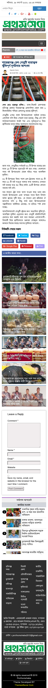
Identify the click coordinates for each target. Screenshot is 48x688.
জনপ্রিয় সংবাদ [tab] (24, 504)
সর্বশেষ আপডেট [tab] (24, 500)
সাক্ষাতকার (25, 592)
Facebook (9, 235)
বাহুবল (9, 603)
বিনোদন (39, 581)
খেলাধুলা (39, 586)
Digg (36, 235)
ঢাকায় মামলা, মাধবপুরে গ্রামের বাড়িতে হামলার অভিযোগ (32, 523)
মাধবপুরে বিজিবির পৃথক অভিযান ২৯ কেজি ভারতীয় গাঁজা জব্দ (23, 403)
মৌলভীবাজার (26, 574)
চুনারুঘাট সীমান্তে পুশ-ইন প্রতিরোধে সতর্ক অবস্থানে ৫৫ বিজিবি (22, 278)
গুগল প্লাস (25, 663)
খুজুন (39, 8)
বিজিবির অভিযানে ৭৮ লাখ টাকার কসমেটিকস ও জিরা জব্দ (18, 331)
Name (11, 450)
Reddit (22, 241)
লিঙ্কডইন (29, 659)
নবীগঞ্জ (9, 584)
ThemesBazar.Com (24, 685)
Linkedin (9, 241)
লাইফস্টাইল (41, 595)
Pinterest (27, 246)
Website (11, 467)
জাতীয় (38, 566)
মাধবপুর (9, 588)
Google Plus (11, 246)
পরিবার (24, 612)
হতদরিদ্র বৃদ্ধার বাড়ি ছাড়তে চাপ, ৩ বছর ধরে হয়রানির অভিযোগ (33, 512)
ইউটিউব (40, 659)
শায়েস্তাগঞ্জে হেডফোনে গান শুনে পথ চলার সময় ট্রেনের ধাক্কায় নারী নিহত (22, 380)
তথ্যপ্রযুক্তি (40, 590)
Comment (13, 420)
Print (41, 246)
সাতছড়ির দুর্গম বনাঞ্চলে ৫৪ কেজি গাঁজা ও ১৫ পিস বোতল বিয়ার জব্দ (22, 304)
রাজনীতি (39, 571)
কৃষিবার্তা (24, 587)
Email (11, 459)
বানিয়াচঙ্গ (10, 598)
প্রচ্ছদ (7, 57)
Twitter (23, 235)
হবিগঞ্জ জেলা (28, 57)
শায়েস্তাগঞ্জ (19, 57)
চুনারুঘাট (9, 579)
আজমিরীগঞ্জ (11, 593)
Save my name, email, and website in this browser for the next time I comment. (22, 481)
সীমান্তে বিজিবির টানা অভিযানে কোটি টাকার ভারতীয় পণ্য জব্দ (23, 357)
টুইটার (19, 659)
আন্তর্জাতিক (40, 576)
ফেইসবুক (9, 659)
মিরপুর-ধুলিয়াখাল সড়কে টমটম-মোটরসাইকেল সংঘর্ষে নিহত (32, 533)
